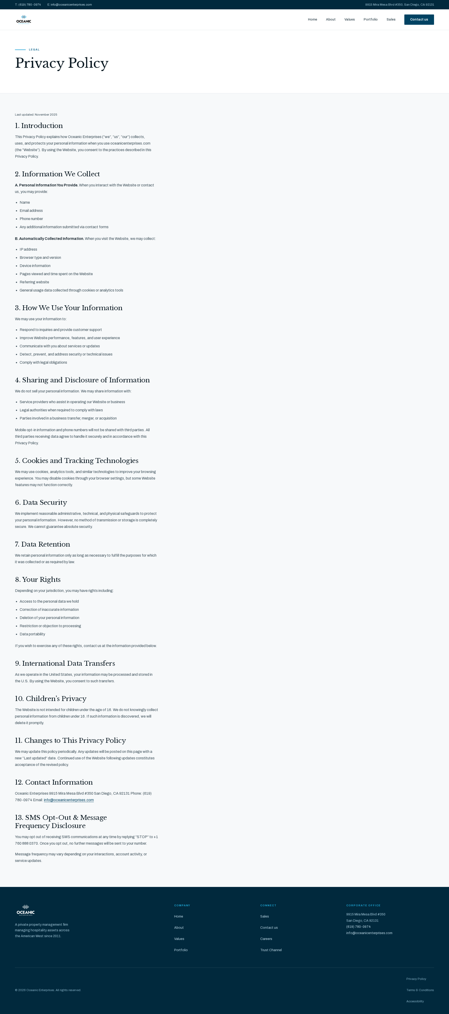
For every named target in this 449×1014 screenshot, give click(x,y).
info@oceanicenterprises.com (69, 800)
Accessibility (415, 1001)
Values (349, 19)
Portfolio (371, 19)
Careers (266, 939)
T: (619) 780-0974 (28, 4)
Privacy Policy (416, 979)
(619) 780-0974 (358, 927)
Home (312, 19)
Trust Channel (271, 950)
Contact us (419, 19)
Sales (391, 19)
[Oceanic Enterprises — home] (23, 19)
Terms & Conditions (420, 990)
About (331, 19)
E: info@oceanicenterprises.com (69, 4)
